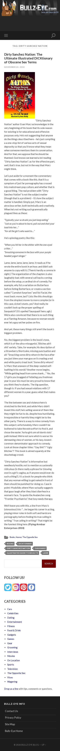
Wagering (12, 681)
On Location (13, 660)
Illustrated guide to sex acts (22, 553)
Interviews (12, 651)
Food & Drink (14, 630)
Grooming (12, 647)
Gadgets (11, 634)
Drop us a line (11, 688)
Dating (10, 617)
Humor (19, 537)
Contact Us (11, 711)
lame (45, 553)
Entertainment (14, 621)
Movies (11, 656)
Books (12, 537)
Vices (10, 677)
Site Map (10, 724)
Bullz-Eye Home (14, 731)
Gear (9, 643)
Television (12, 668)
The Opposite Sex (30, 537)
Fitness (11, 626)
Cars (9, 609)
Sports (10, 664)
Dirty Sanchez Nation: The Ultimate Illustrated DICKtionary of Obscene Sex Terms (28, 58)
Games (10, 638)
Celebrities (12, 613)
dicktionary (25, 543)
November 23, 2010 (14, 67)
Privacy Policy (13, 717)
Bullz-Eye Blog (30, 745)
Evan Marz (40, 548)
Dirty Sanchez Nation (18, 548)
